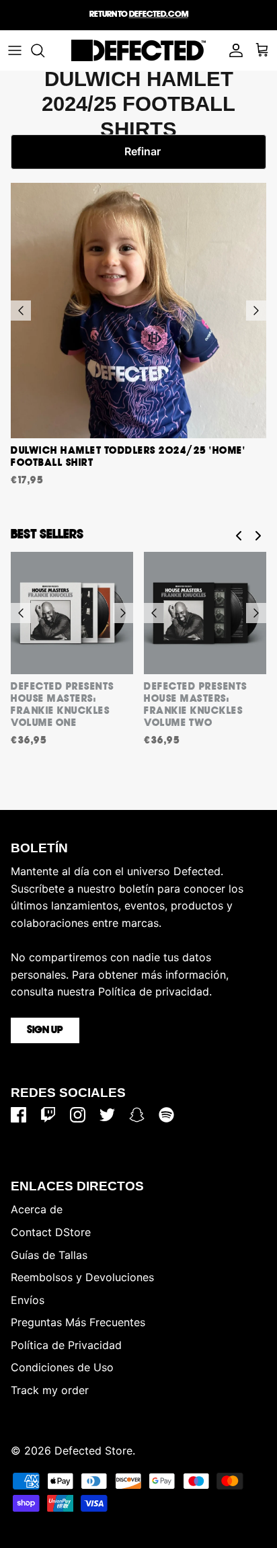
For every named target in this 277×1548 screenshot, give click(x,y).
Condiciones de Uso (62, 1367)
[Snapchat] (137, 1115)
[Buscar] (44, 50)
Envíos (27, 1300)
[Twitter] (107, 1115)
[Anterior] (21, 310)
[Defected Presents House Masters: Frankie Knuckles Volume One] (72, 613)
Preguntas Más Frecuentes (78, 1322)
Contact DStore (51, 1232)
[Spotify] (166, 1115)
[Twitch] (48, 1115)
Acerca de (37, 1209)
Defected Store (93, 1450)
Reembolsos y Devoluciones (82, 1277)
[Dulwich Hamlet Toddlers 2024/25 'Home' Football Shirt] (138, 310)
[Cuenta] (232, 50)
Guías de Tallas (49, 1255)
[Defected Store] (138, 50)
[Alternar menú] (15, 50)
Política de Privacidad (66, 1345)
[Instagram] (77, 1115)
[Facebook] (18, 1115)
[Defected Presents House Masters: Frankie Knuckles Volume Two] (205, 613)
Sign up (45, 1030)
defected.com (158, 14)
